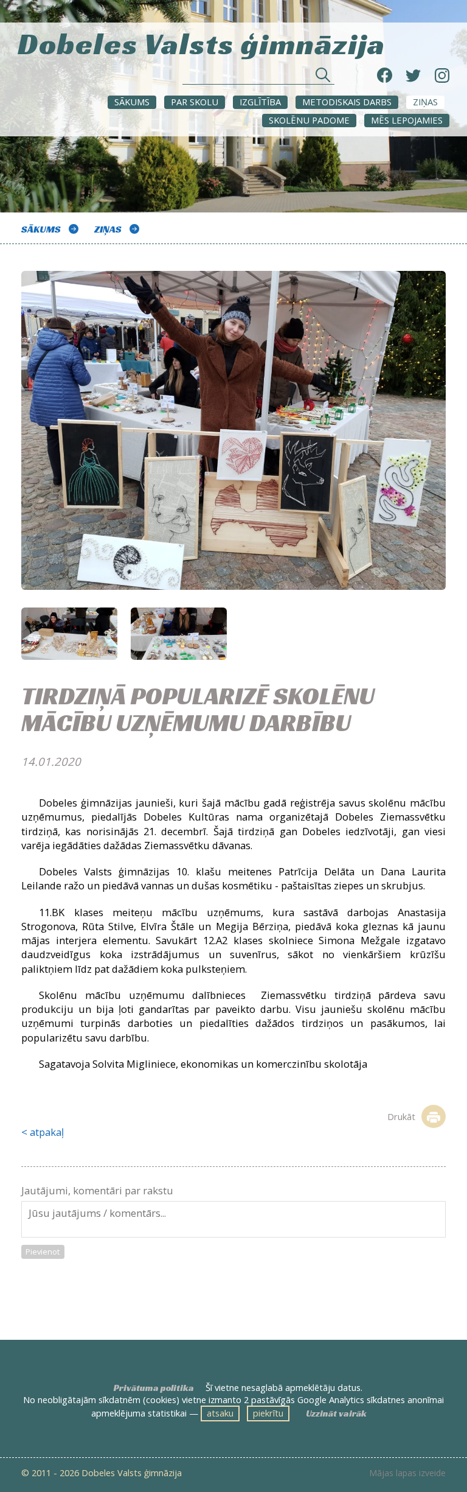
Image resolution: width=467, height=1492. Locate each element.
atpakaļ (47, 1132)
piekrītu (268, 1413)
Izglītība (260, 102)
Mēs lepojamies (407, 120)
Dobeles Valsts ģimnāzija (202, 42)
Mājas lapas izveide (407, 1473)
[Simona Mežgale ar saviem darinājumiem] (69, 634)
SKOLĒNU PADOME (309, 120)
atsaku (220, 1413)
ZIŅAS (425, 102)
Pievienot (43, 1251)
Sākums (132, 102)
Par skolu (194, 102)
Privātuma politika (154, 1387)
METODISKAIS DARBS (347, 102)
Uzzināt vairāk (336, 1413)
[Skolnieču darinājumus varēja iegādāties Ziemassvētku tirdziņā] (233, 439)
